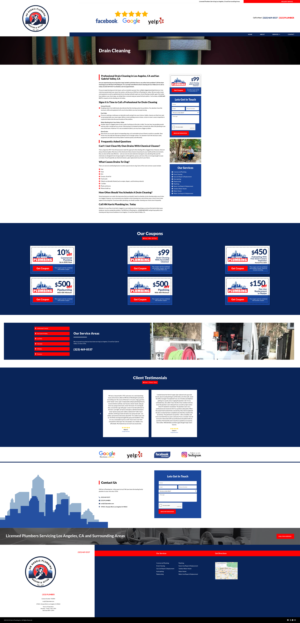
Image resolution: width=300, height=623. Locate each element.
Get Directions (221, 553)
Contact (291, 34)
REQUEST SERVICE (287, 1)
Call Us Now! (257, 18)
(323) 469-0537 (270, 17)
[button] (101, 413)
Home (250, 34)
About (262, 34)
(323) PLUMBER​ (48, 594)
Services (275, 34)
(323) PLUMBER (286, 17)
